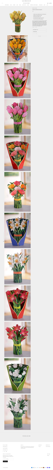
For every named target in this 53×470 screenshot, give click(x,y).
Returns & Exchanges (48, 446)
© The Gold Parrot (5, 467)
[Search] (49, 3)
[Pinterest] (6, 451)
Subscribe (5, 461)
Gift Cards (48, 455)
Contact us (40, 446)
